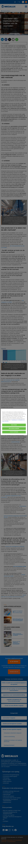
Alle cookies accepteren (14, 428)
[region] (14, 422)
